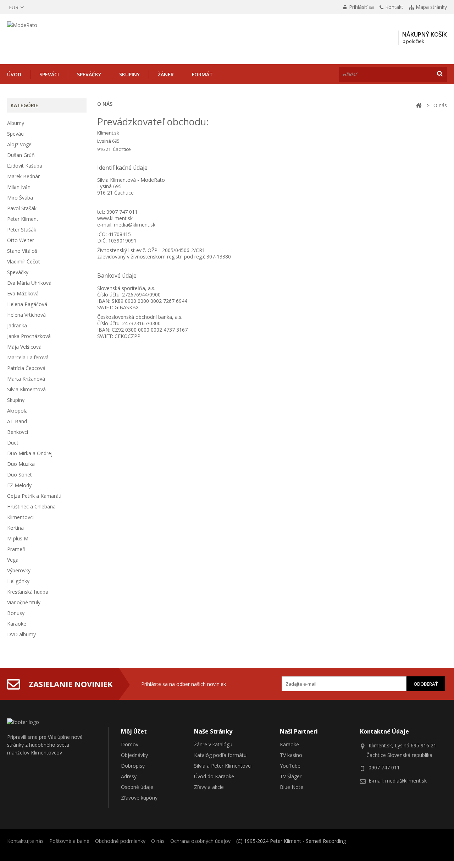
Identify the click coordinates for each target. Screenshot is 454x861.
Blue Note (291, 787)
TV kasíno (291, 755)
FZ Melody (19, 485)
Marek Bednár (23, 176)
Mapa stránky (431, 7)
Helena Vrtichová (26, 314)
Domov (129, 744)
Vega (12, 559)
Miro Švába (20, 197)
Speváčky (89, 74)
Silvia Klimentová (26, 389)
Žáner (166, 74)
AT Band (17, 421)
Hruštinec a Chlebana (31, 506)
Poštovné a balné (69, 841)
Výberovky (19, 570)
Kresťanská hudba (27, 591)
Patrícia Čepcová (26, 368)
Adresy (129, 776)
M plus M (17, 538)
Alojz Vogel (20, 144)
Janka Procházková (29, 336)
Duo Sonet (19, 474)
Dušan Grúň (21, 155)
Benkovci (17, 432)
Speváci (49, 74)
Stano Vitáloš (22, 250)
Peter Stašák (21, 229)
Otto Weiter (20, 240)
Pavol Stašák (22, 208)
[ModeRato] (58, 37)
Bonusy (15, 613)
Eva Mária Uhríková (29, 282)
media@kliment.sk (134, 224)
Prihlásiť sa (361, 7)
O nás (158, 841)
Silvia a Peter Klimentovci (222, 765)
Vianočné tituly (23, 602)
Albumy (15, 123)
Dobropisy (133, 765)
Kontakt (394, 7)
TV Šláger (290, 776)
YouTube (290, 765)
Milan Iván (19, 187)
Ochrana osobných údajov (200, 841)
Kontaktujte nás (25, 841)
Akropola (17, 410)
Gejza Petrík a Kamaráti (34, 495)
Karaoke (16, 623)
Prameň (16, 549)
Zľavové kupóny (139, 797)
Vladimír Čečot (23, 261)
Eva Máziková (23, 293)
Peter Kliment (22, 219)
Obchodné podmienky (120, 841)
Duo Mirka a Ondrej (29, 453)
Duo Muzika (21, 464)
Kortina (15, 527)
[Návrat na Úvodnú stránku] (418, 105)
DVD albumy (21, 634)
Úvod (14, 74)
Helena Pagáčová (27, 304)
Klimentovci (20, 517)
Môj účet (134, 731)
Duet (12, 442)
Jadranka (17, 325)
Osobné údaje (137, 787)
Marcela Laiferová (28, 357)
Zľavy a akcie (209, 787)
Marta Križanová (26, 378)
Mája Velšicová (24, 346)
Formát (202, 74)
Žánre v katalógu (213, 744)
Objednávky (134, 755)
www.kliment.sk (115, 218)
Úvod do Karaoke (214, 776)
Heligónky (18, 581)
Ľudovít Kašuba (24, 165)
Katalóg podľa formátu (220, 755)
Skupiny (129, 74)
